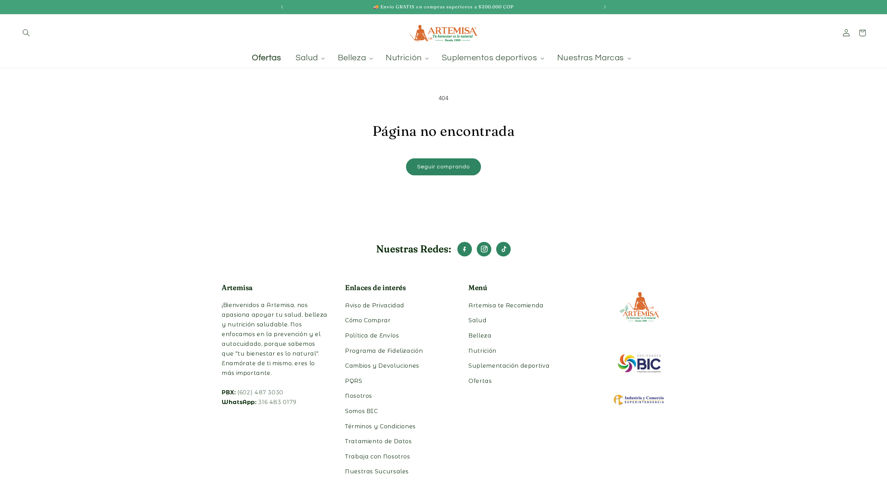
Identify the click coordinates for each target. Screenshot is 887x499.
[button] (26, 33)
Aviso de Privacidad (374, 305)
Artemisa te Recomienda (506, 305)
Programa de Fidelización (384, 351)
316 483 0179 (277, 402)
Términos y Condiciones (380, 426)
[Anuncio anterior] (282, 7)
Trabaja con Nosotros (377, 456)
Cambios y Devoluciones (382, 365)
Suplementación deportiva (509, 365)
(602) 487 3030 (260, 392)
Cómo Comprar (368, 320)
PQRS (353, 381)
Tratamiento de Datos (378, 441)
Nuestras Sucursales (377, 471)
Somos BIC (361, 411)
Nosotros (358, 396)
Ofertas (480, 381)
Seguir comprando (443, 166)
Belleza (479, 335)
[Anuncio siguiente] (605, 7)
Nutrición (482, 351)
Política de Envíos (372, 335)
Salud (477, 320)
